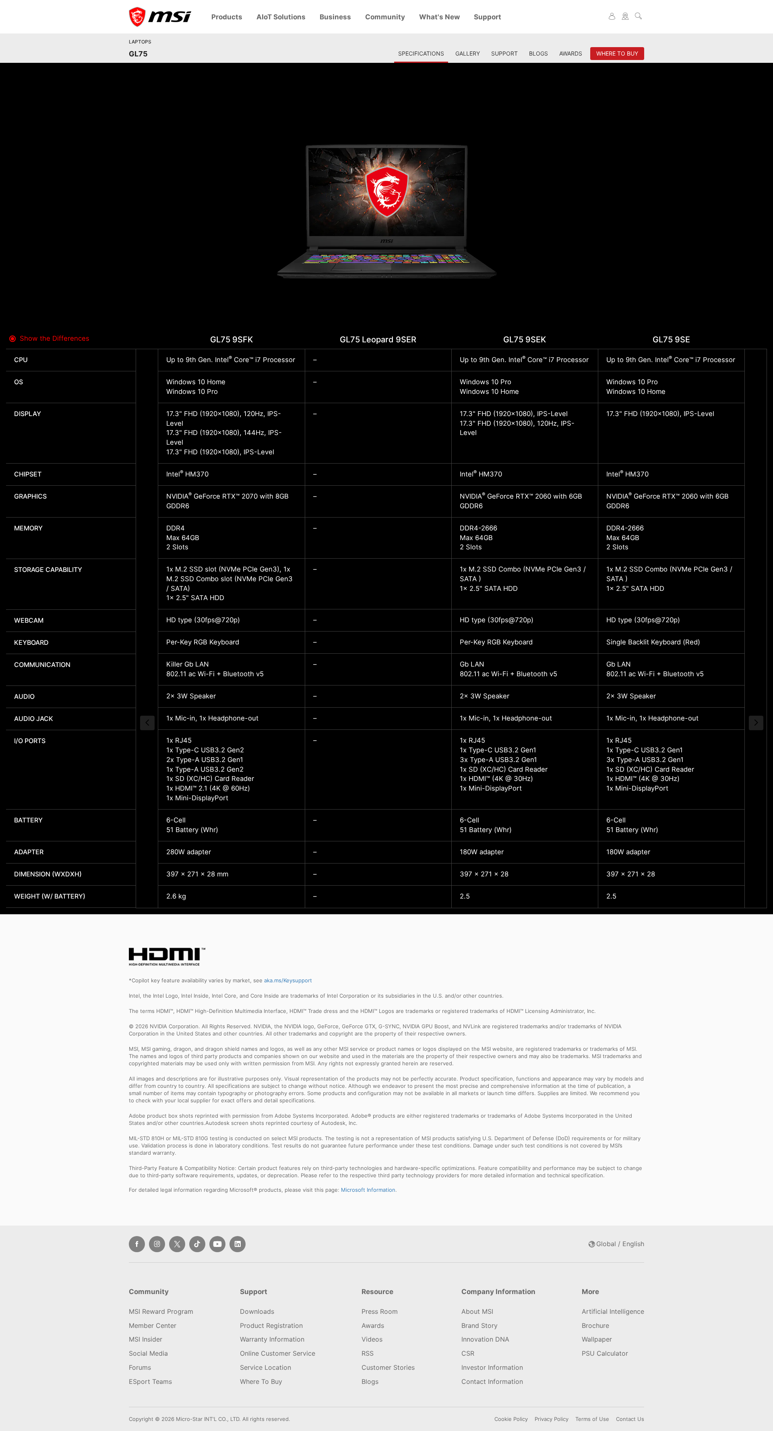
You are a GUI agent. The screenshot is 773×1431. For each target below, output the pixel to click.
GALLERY (467, 53)
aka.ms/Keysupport (288, 980)
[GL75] (386, 209)
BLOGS (538, 53)
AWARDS (570, 53)
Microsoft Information (368, 1190)
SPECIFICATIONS (421, 53)
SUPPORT (504, 53)
